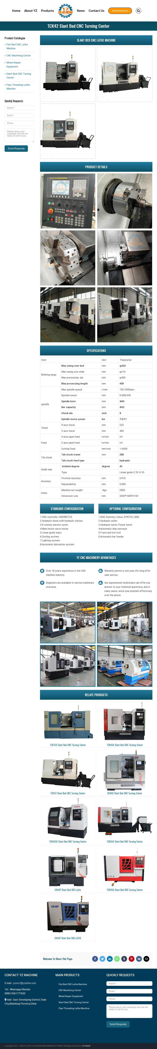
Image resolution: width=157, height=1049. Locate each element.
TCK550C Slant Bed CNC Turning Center (67, 841)
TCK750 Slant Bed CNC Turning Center (68, 745)
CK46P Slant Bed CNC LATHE (68, 938)
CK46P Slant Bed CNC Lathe (68, 890)
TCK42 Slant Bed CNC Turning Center (67, 793)
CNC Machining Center (18, 55)
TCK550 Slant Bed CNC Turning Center (125, 841)
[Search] (138, 10)
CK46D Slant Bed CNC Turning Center (124, 793)
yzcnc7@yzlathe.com (24, 983)
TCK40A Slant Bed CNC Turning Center (125, 745)
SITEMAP (86, 1046)
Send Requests (16, 148)
